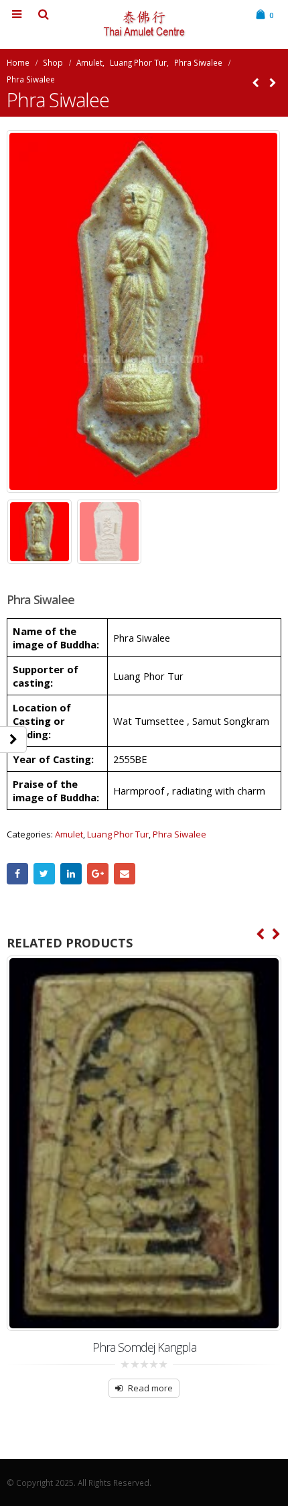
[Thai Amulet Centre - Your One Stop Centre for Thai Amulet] (144, 24)
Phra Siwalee (179, 834)
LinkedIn (71, 873)
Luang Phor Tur (118, 834)
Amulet (69, 834)
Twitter (44, 873)
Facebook (17, 873)
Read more (150, 1388)
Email (124, 873)
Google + (98, 873)
